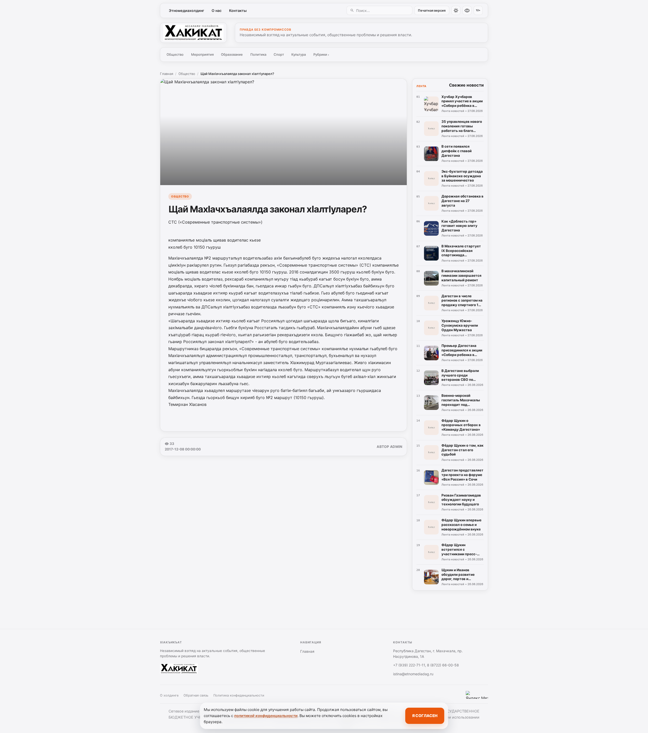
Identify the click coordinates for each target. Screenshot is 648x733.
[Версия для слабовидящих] (467, 10)
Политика (258, 54)
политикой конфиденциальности (265, 715)
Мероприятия (202, 54)
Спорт (279, 54)
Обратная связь (196, 695)
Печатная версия (432, 10)
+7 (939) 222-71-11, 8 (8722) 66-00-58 (426, 665)
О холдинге (169, 695)
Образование (232, 54)
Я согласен (424, 715)
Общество (175, 54)
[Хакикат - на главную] (193, 33)
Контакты (238, 10)
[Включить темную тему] (455, 10)
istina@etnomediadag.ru (413, 674)
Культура (298, 54)
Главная (166, 74)
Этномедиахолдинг (186, 10)
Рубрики (321, 54)
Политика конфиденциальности (238, 695)
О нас (216, 10)
